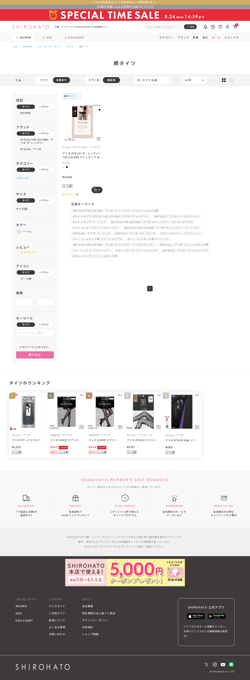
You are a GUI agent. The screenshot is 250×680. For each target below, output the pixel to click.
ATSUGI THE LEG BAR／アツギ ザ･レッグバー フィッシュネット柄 (116, 210)
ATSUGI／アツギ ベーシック (92, 233)
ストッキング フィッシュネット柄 (96, 256)
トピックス (231, 37)
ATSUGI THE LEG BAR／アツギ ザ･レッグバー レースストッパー (115, 244)
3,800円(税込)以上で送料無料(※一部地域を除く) (125, 2)
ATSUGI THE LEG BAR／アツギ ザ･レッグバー (36, 141)
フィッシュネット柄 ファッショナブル (98, 239)
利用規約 (87, 627)
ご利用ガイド (57, 613)
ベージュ (27, 231)
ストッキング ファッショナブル (138, 250)
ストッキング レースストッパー (182, 233)
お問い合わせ (57, 634)
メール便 (25, 278)
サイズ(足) (22, 209)
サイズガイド (57, 606)
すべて (44, 80)
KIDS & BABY (24, 620)
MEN (19, 613)
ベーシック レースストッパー (93, 250)
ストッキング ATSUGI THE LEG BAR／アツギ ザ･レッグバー (112, 216)
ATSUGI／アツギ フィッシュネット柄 (185, 244)
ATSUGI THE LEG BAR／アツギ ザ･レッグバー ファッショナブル (153, 222)
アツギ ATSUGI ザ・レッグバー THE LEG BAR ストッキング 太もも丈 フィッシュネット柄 (81, 155)
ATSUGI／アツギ (30, 149)
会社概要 (87, 606)
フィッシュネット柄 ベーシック (149, 239)
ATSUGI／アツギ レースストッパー (178, 216)
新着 (196, 37)
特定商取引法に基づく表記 (98, 613)
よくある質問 (57, 627)
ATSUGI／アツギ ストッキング (136, 233)
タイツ (70, 46)
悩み (205, 37)
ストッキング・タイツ (49, 46)
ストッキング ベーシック (90, 222)
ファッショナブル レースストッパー (97, 227)
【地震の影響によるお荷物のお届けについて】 (124, 6)
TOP (14, 46)
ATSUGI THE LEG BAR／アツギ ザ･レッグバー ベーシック (162, 227)
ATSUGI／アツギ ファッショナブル (186, 250)
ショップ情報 (90, 634)
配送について (57, 620)
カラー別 (94, 80)
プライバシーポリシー (96, 620)
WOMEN (27, 46)
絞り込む (35, 354)
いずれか (44, 106)
